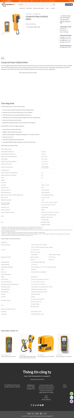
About (64, 385)
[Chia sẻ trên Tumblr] (37, 27)
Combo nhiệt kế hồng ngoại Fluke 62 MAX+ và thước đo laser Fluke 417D (27, 357)
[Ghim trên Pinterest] (32, 27)
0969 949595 (67, 42)
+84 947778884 (31, 387)
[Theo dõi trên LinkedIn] (8, 1)
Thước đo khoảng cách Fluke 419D (64, 356)
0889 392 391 (68, 40)
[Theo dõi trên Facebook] (1, 1)
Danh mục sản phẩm (38, 8)
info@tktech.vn (63, 28)
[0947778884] (71, 393)
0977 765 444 (67, 37)
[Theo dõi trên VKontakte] (11, 1)
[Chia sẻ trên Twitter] (28, 27)
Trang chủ (22, 8)
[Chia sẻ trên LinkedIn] (35, 27)
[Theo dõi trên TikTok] (4, 1)
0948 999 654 (68, 38)
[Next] (73, 348)
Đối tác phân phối (46, 399)
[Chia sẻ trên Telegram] (39, 27)
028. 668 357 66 (64, 30)
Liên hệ (53, 8)
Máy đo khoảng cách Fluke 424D (8, 356)
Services (46, 397)
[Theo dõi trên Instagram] (3, 1)
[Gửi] (54, 4)
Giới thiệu (29, 8)
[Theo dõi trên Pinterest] (7, 1)
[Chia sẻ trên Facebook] (26, 27)
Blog (47, 8)
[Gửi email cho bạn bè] (30, 27)
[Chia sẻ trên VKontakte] (33, 27)
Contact (65, 387)
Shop (46, 396)
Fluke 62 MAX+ (5, 126)
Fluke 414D (4, 145)
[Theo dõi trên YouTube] (10, 1)
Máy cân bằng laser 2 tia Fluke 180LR (46, 356)
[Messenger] (71, 401)
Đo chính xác (36, 14)
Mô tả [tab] (2, 58)
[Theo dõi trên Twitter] (5, 1)
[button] (71, 1)
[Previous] (1, 348)
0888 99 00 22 (68, 47)
